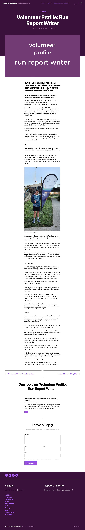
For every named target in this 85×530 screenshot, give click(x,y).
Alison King (35, 28)
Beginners (8, 497)
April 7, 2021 (44, 28)
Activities (8, 495)
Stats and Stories (58, 3)
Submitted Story (10, 512)
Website (26, 452)
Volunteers (42, 11)
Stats (6, 510)
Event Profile (9, 499)
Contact (49, 3)
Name (26, 446)
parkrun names (9, 503)
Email (44, 446)
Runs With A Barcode (9, 3)
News (7, 501)
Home (43, 3)
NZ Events (67, 3)
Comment (27, 434)
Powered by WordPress (28, 526)
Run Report (8, 508)
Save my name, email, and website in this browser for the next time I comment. (42, 459)
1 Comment (53, 28)
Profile (7, 506)
